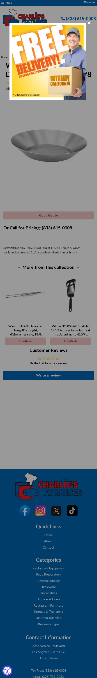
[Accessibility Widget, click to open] (7, 671)
